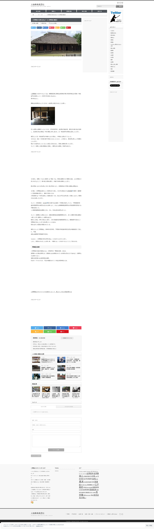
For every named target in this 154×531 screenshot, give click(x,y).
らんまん (88, 471)
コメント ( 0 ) (43, 406)
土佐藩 (50, 374)
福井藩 (90, 487)
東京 (84, 484)
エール (93, 471)
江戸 (93, 484)
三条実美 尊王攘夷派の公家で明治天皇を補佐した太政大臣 (56, 395)
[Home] (33, 14)
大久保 (45, 203)
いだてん (81, 471)
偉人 (45, 23)
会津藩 (112, 61)
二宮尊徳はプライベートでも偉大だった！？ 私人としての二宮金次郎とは (51, 291)
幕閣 (111, 59)
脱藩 (83, 489)
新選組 (112, 42)
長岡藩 (94, 492)
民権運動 (89, 484)
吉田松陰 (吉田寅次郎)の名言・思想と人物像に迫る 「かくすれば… (76, 395)
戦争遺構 (89, 482)
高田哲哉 (35, 338)
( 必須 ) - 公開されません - (39, 424)
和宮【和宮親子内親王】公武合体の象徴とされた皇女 (73, 376)
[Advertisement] (56, 78)
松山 (86, 484)
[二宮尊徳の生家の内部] (43, 124)
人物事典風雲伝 (37, 4)
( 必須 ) (35, 420)
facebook (122, 3)
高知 (92, 495)
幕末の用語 (84, 11)
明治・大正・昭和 (44, 365)
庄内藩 (85, 482)
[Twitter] (120, 514)
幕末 (43, 23)
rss (118, 3)
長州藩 (112, 52)
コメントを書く (53, 23)
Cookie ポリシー (39, 526)
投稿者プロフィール (67, 338)
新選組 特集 (69, 11)
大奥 (96, 476)
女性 (94, 479)
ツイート (56, 470)
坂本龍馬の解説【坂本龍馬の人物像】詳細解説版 (48, 376)
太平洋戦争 (88, 479)
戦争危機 (112, 71)
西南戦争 (93, 490)
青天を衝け (38, 11)
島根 (97, 479)
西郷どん (54, 11)
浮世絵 (85, 487)
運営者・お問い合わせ (112, 514)
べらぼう (43, 357)
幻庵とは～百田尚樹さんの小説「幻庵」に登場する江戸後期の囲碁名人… (46, 396)
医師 (88, 476)
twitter (120, 3)
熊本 (88, 487)
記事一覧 (100, 11)
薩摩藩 (112, 50)
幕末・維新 (35, 23)
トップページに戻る (36, 455)
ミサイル (84, 473)
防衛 (84, 495)
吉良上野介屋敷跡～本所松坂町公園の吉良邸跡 (73, 368)
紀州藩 (80, 489)
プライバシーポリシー (100, 514)
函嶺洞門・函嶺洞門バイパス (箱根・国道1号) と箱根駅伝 (48, 369)
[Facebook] (122, 514)
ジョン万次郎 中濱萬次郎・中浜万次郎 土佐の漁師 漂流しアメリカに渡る (73, 361)
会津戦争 (89, 473)
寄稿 (111, 68)
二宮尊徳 (33, 93)
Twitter (68, 514)
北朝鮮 (85, 476)
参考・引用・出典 (89, 514)
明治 (82, 484)
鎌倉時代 (83, 492)
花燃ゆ (46, 374)
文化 (92, 482)
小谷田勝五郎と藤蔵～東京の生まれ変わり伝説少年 (36, 395)
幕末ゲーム (113, 66)
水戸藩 (112, 57)
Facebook (74, 514)
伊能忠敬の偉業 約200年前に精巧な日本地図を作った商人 (66, 395)
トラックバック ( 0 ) (69, 406)
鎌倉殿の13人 (113, 32)
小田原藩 (69, 191)
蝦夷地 (87, 490)
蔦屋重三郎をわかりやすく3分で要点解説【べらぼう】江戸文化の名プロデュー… (48, 361)
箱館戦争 (95, 487)
